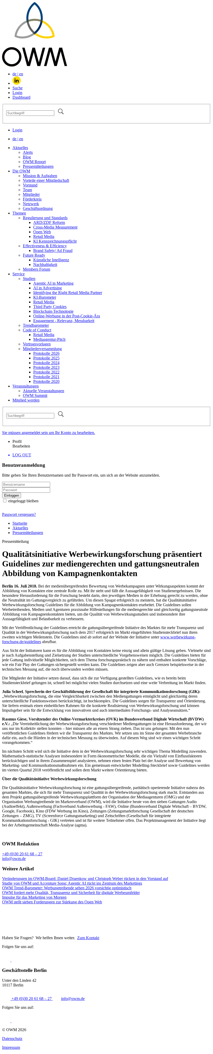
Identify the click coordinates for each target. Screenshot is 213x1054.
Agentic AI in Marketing (53, 283)
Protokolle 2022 (46, 372)
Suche (17, 88)
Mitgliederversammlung (42, 348)
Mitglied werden (25, 400)
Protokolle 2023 (46, 367)
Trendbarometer (36, 325)
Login (17, 92)
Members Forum (36, 269)
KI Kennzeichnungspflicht (55, 241)
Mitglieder (31, 194)
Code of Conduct (37, 330)
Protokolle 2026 (46, 353)
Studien (29, 278)
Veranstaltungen (25, 386)
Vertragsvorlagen (37, 344)
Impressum (11, 1047)
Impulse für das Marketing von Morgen (34, 897)
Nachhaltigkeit (45, 264)
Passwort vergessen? (19, 514)
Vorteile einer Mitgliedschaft (46, 180)
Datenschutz (12, 1038)
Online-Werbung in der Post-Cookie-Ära (66, 316)
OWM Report (34, 161)
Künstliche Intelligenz (51, 260)
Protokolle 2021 (46, 377)
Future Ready (34, 255)
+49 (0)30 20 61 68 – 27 (22, 854)
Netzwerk (31, 204)
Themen (19, 213)
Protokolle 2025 (46, 358)
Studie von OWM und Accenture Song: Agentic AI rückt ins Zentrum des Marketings (72, 883)
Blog (27, 157)
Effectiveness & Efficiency (45, 246)
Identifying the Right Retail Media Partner (67, 292)
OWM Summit (35, 395)
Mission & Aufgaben (40, 176)
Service (18, 274)
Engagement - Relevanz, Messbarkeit (63, 320)
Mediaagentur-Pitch (49, 339)
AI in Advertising (47, 288)
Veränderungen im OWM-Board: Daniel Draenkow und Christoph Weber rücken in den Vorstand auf (85, 878)
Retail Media (43, 236)
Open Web (42, 232)
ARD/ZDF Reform (49, 222)
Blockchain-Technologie (53, 311)
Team (27, 190)
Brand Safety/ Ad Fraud (52, 250)
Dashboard (21, 97)
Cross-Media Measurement (55, 227)
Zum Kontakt (88, 938)
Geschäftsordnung (38, 208)
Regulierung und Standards (45, 218)
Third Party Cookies (49, 306)
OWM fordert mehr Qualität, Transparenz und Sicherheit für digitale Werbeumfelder (71, 892)
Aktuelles (20, 147)
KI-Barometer (44, 297)
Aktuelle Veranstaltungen (43, 391)
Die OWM (21, 171)
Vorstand (30, 185)
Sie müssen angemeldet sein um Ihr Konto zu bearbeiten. (48, 432)
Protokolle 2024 (46, 363)
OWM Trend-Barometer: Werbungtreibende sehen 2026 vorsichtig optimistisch (66, 888)
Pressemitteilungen (38, 166)
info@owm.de (14, 858)
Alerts (28, 152)
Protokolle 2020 (46, 381)
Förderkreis (32, 199)
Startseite (19, 523)
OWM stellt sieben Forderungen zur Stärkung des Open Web (52, 902)
